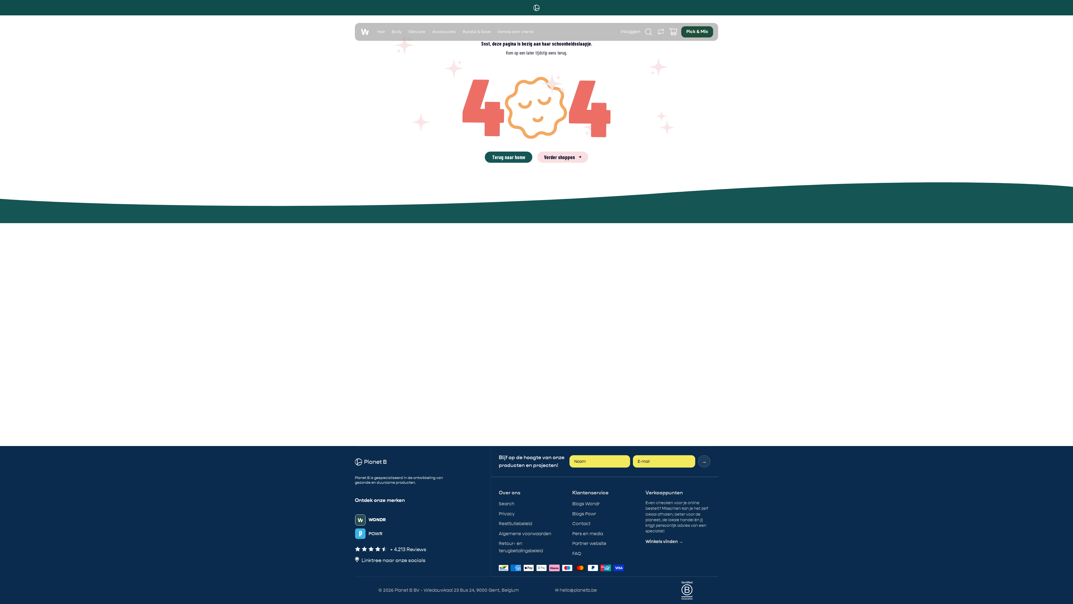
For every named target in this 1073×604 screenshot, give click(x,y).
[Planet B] (536, 8)
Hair (381, 32)
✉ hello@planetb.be (576, 590)
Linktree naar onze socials (394, 560)
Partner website (589, 543)
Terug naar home (508, 157)
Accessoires (444, 32)
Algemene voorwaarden (525, 533)
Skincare (417, 32)
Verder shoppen (562, 157)
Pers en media (587, 533)
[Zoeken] (648, 32)
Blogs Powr (584, 513)
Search (506, 503)
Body (397, 32)
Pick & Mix (697, 32)
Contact (581, 523)
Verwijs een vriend (515, 32)
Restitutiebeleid (515, 523)
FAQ (576, 553)
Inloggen (630, 32)
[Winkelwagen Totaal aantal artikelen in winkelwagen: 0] (673, 32)
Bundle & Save (477, 32)
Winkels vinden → (664, 541)
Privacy (507, 513)
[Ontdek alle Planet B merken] (661, 32)
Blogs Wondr (586, 503)
